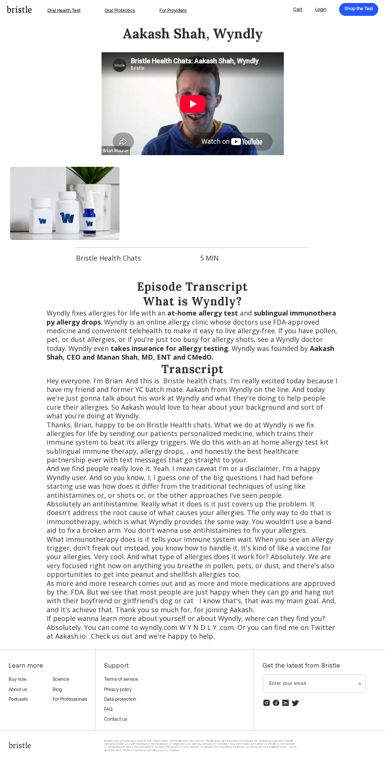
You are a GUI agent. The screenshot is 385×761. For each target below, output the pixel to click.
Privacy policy (118, 689)
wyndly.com (158, 627)
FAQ (108, 709)
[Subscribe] (359, 683)
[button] (297, 9)
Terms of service (121, 679)
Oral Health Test (63, 10)
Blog (57, 689)
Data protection (120, 699)
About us (18, 689)
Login (320, 9)
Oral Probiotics (120, 10)
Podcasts (18, 699)
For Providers (172, 10)
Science (61, 679)
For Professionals (70, 699)
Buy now (18, 679)
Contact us (115, 718)
